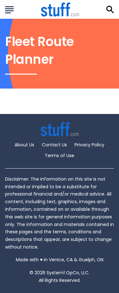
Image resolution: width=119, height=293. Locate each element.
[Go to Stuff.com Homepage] (60, 9)
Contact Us (54, 145)
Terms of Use (59, 155)
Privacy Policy (89, 145)
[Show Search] (110, 9)
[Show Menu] (9, 9)
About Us (24, 145)
